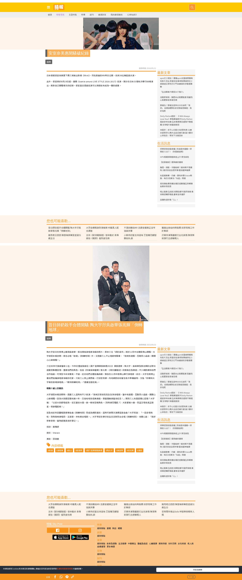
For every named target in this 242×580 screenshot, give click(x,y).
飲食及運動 (112, 543)
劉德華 (79, 450)
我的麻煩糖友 (117, 15)
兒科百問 (172, 543)
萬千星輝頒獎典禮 (94, 450)
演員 (140, 450)
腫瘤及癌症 (143, 543)
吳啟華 (120, 450)
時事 (83, 15)
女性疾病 (182, 543)
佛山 (70, 450)
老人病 (190, 543)
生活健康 (122, 543)
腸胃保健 (163, 543)
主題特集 (73, 15)
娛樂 (49, 61)
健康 (50, 15)
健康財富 (102, 15)
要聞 (109, 528)
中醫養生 (132, 543)
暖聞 (120, 528)
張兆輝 (130, 450)
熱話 (114, 528)
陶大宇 (110, 450)
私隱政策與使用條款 (65, 568)
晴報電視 (60, 15)
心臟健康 (153, 543)
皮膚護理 (101, 546)
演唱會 (60, 450)
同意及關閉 (197, 569)
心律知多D (132, 15)
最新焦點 (101, 528)
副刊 (92, 15)
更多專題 (111, 546)
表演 (51, 450)
